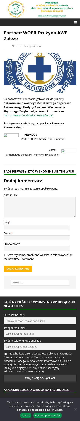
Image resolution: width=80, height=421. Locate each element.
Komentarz (10, 194)
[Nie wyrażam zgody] (75, 409)
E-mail (7, 233)
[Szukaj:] (40, 282)
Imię (6, 222)
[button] (75, 22)
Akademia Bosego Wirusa (26, 46)
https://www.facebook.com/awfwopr (28, 115)
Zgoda (25, 415)
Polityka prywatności (47, 415)
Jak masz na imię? (14, 315)
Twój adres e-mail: (15, 328)
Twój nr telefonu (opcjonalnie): (22, 340)
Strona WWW (12, 244)
